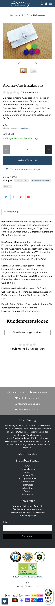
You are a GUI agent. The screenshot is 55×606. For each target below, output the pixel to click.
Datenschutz (27, 488)
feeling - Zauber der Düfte (31, 577)
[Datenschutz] (27, 562)
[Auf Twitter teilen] (6, 197)
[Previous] (20, 64)
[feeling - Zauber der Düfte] (20, 4)
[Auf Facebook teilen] (13, 197)
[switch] (48, 601)
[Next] (35, 64)
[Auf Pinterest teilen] (21, 197)
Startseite (14, 15)
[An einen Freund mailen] (28, 197)
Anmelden (27, 536)
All (22, 15)
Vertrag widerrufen (27, 478)
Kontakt (27, 472)
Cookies (27, 491)
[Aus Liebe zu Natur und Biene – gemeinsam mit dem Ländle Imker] (39, 562)
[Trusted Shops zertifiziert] (15, 562)
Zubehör (7, 186)
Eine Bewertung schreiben (27, 332)
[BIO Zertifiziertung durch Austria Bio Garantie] (27, 574)
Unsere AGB (27, 475)
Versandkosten (24, 128)
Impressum (27, 494)
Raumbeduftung (21, 180)
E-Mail (7, 522)
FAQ (27, 465)
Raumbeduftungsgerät (40, 180)
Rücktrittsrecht (28, 481)
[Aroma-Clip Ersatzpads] (27, 41)
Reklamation (27, 484)
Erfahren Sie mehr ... (27, 454)
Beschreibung (11, 211)
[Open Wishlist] (5, 601)
